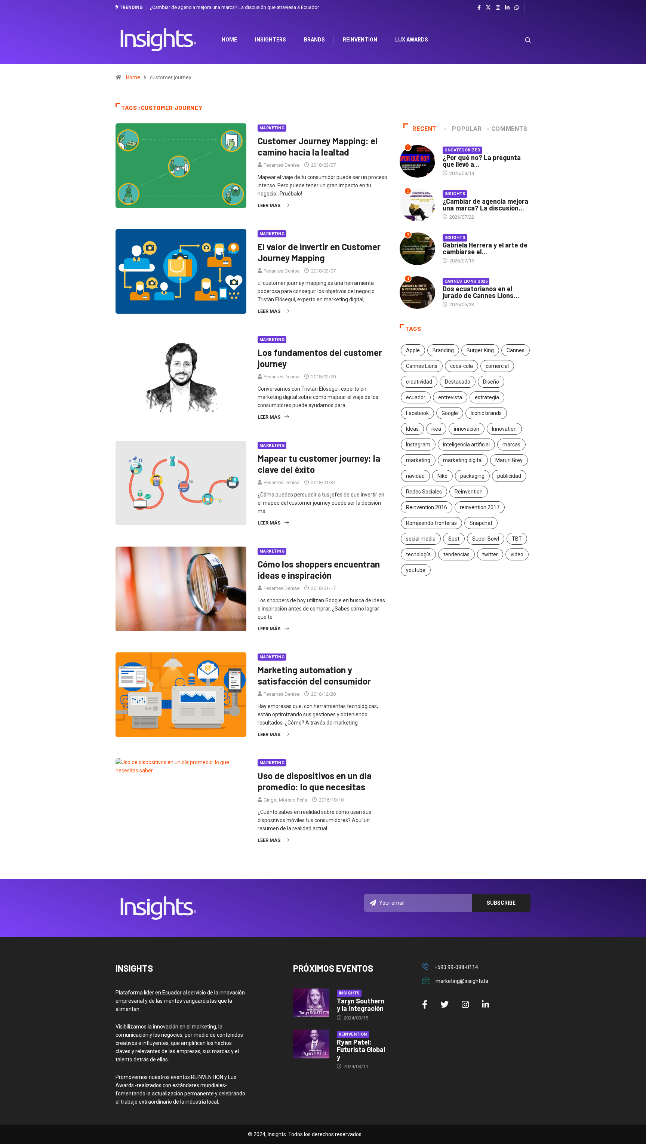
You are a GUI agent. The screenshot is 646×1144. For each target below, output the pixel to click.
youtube (415, 570)
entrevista (450, 397)
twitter (490, 554)
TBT (517, 539)
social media (421, 539)
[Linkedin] (507, 8)
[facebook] (479, 8)
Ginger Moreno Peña (285, 800)
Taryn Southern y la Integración (360, 1004)
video (517, 554)
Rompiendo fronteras (431, 523)
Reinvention (360, 40)
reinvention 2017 (479, 507)
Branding (443, 350)
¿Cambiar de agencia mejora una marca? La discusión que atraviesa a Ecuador (234, 7)
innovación (466, 429)
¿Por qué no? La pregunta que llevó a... (482, 160)
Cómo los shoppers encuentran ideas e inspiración (319, 570)
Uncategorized (462, 150)
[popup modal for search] (518, 40)
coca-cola (461, 366)
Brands (314, 40)
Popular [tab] (467, 128)
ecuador (415, 397)
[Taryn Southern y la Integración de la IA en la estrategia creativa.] (311, 1003)
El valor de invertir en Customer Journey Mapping (319, 252)
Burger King (480, 350)
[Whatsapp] (516, 8)
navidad (415, 476)
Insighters (270, 40)
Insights (455, 193)
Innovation (504, 429)
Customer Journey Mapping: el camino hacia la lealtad (318, 146)
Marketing (271, 128)
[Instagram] (498, 8)
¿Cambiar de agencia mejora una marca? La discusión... (485, 204)
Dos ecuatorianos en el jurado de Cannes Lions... (481, 292)
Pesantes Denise (281, 165)
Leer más (269, 205)
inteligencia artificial (466, 445)
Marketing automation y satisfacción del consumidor (314, 675)
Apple (413, 350)
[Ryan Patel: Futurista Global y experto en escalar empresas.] (311, 1044)
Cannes (516, 350)
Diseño (491, 382)
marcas (511, 445)
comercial (497, 366)
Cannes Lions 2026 (465, 281)
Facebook (417, 413)
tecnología (418, 554)
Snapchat (481, 523)
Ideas (412, 429)
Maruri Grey (509, 460)
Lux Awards (411, 40)
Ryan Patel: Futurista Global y (361, 1049)
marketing (418, 460)
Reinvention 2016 (426, 507)
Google (450, 413)
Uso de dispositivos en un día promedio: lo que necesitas (315, 781)
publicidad (509, 476)
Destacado (457, 382)
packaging (472, 476)
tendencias (456, 554)
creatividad (419, 382)
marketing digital (463, 460)
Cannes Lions (421, 366)
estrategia (487, 397)
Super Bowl (485, 539)
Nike (442, 476)
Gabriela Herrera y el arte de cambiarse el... (485, 248)
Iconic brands (486, 413)
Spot (453, 539)
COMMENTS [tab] (509, 128)
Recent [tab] (424, 128)
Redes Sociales (424, 492)
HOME (229, 40)
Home (133, 77)
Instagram (418, 445)
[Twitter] (488, 7)
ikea (436, 429)
